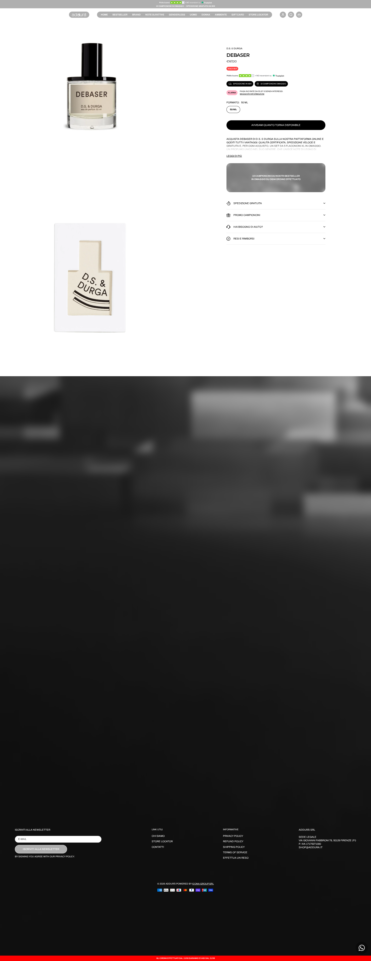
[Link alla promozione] (185, 2)
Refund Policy (233, 841)
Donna (206, 14)
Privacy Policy (233, 836)
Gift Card (237, 14)
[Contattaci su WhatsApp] (362, 948)
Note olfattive (154, 14)
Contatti (158, 847)
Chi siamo (158, 836)
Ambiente (221, 14)
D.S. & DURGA (234, 48)
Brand (136, 14)
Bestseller (120, 14)
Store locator (258, 14)
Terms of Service (235, 852)
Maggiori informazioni (252, 94)
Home (104, 14)
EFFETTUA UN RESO (235, 858)
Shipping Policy (234, 847)
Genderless (177, 14)
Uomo (193, 14)
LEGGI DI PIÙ (234, 156)
